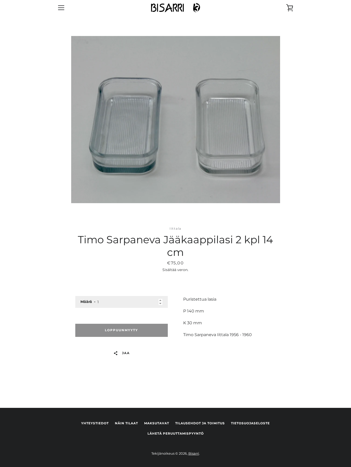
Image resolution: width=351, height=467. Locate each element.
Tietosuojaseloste (250, 423)
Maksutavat (156, 423)
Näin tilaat (126, 423)
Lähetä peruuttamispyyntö (175, 433)
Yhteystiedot (95, 423)
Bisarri (193, 453)
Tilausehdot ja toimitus (200, 423)
